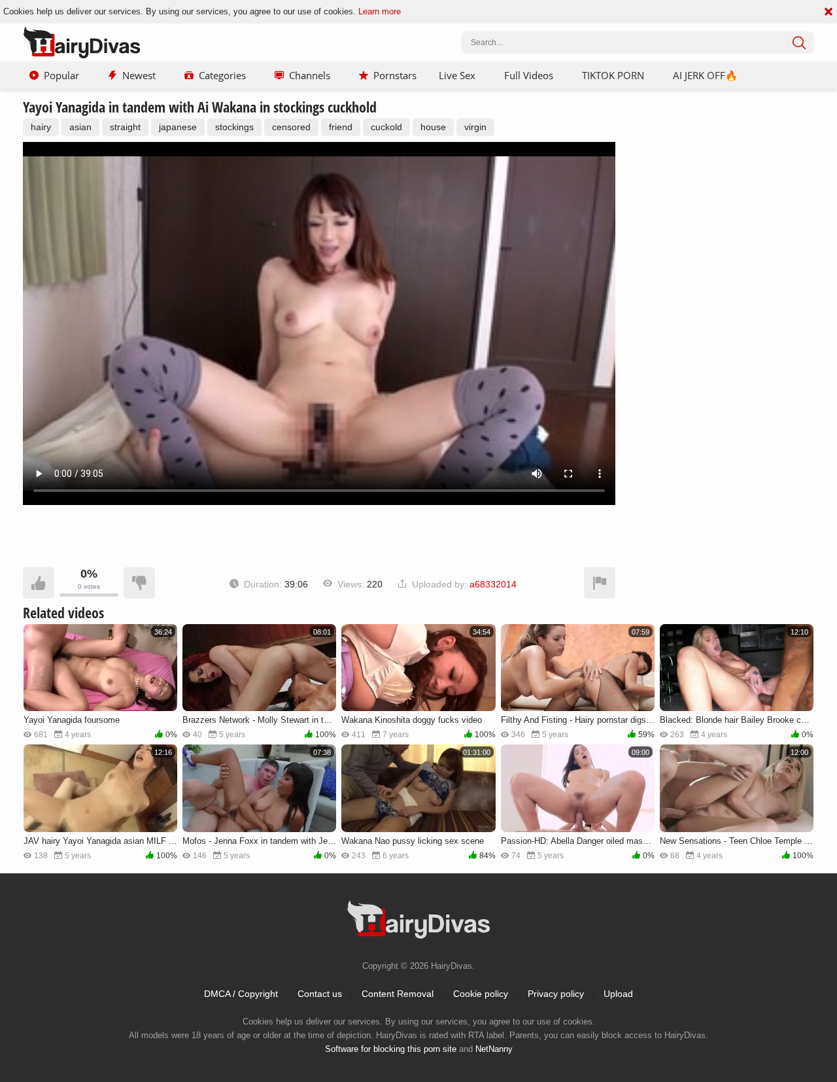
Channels (309, 75)
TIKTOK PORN (613, 75)
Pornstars (395, 75)
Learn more (379, 11)
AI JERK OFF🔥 (705, 75)
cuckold (386, 127)
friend (340, 127)
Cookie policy (480, 993)
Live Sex (457, 75)
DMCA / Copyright (241, 993)
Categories (222, 75)
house (433, 127)
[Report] (599, 583)
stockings (234, 127)
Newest (139, 75)
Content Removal (398, 993)
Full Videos (528, 75)
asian (80, 127)
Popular (61, 75)
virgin (475, 127)
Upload (618, 993)
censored (291, 127)
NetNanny (494, 1049)
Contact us (320, 993)
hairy (41, 127)
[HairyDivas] (82, 42)
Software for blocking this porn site (390, 1049)
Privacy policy (556, 993)
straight (125, 127)
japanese (178, 127)
